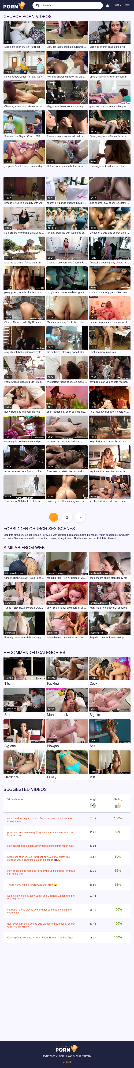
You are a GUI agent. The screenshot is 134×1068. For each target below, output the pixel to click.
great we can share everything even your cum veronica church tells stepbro (41, 833)
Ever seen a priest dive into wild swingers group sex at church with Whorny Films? (41, 925)
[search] (35, 5)
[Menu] (127, 5)
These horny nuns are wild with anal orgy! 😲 (32, 884)
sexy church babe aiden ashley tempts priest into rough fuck (40, 845)
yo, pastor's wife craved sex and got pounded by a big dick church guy (39, 911)
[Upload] (107, 5)
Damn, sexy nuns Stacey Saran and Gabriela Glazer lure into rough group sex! (41, 897)
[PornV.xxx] (14, 5)
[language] (118, 5)
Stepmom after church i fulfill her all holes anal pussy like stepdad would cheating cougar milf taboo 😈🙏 (38, 858)
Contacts (67, 1061)
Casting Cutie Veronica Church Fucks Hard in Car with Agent (40, 937)
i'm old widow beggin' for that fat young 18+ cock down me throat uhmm (39, 820)
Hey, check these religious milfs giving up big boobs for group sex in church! (41, 872)
